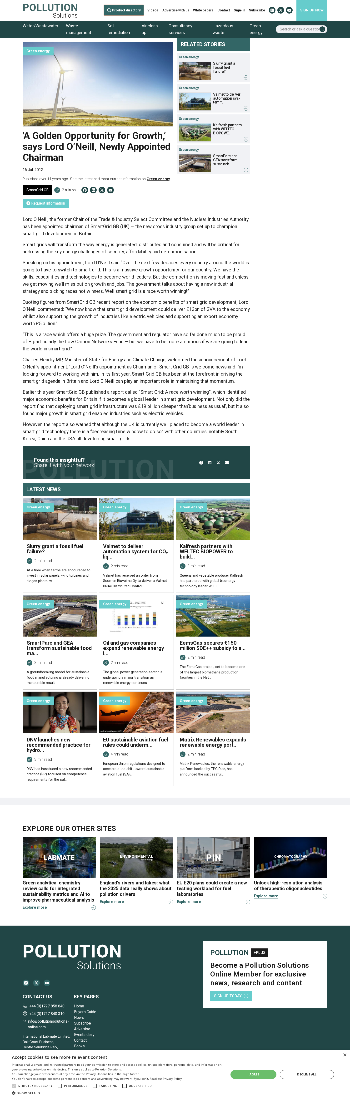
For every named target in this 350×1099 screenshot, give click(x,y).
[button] (14, 1086)
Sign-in (239, 10)
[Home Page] (50, 10)
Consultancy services (180, 29)
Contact (223, 10)
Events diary (84, 1034)
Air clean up (150, 29)
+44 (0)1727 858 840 (47, 1006)
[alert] (175, 1074)
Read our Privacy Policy (166, 1079)
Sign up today (228, 996)
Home (79, 1006)
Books (79, 1046)
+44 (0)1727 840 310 (47, 1013)
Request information (47, 203)
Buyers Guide (85, 1012)
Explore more (35, 907)
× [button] (344, 1055)
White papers (203, 10)
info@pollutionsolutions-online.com (48, 1024)
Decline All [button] (306, 1074)
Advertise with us (175, 10)
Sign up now (312, 10)
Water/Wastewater (40, 25)
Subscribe (257, 10)
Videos (153, 10)
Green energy (256, 29)
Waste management (78, 29)
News (79, 1017)
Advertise (82, 1029)
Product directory (126, 10)
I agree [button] (253, 1074)
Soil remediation (118, 29)
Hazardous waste (223, 29)
